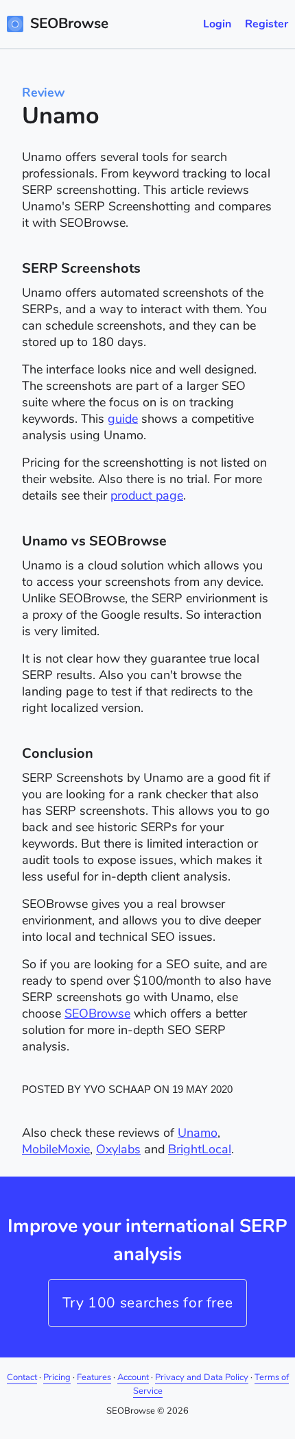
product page (146, 495)
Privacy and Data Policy (201, 1377)
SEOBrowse (97, 1013)
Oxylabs (118, 1149)
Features (94, 1377)
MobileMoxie (56, 1149)
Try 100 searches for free (147, 1302)
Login (217, 24)
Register (266, 24)
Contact (22, 1377)
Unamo (197, 1132)
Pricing (57, 1377)
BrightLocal (199, 1149)
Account (133, 1377)
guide (123, 418)
